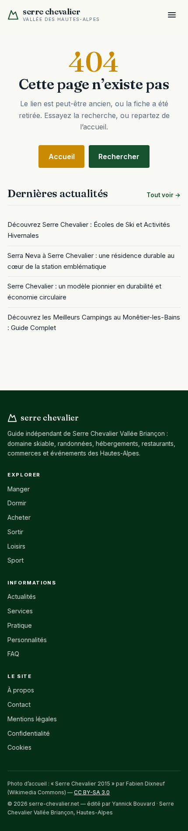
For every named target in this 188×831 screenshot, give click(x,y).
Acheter (19, 517)
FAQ (13, 653)
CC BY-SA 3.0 (92, 792)
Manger (18, 489)
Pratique (19, 625)
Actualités (21, 596)
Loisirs (16, 546)
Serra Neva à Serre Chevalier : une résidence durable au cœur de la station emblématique (90, 261)
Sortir (15, 531)
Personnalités (27, 639)
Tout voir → (163, 194)
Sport (15, 560)
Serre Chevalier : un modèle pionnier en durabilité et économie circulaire (84, 291)
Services (20, 611)
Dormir (16, 503)
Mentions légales (32, 719)
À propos (20, 690)
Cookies (19, 747)
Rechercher (118, 156)
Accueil (62, 156)
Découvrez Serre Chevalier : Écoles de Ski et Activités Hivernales (88, 230)
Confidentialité (28, 733)
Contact (19, 704)
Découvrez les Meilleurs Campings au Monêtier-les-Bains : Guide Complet (93, 322)
